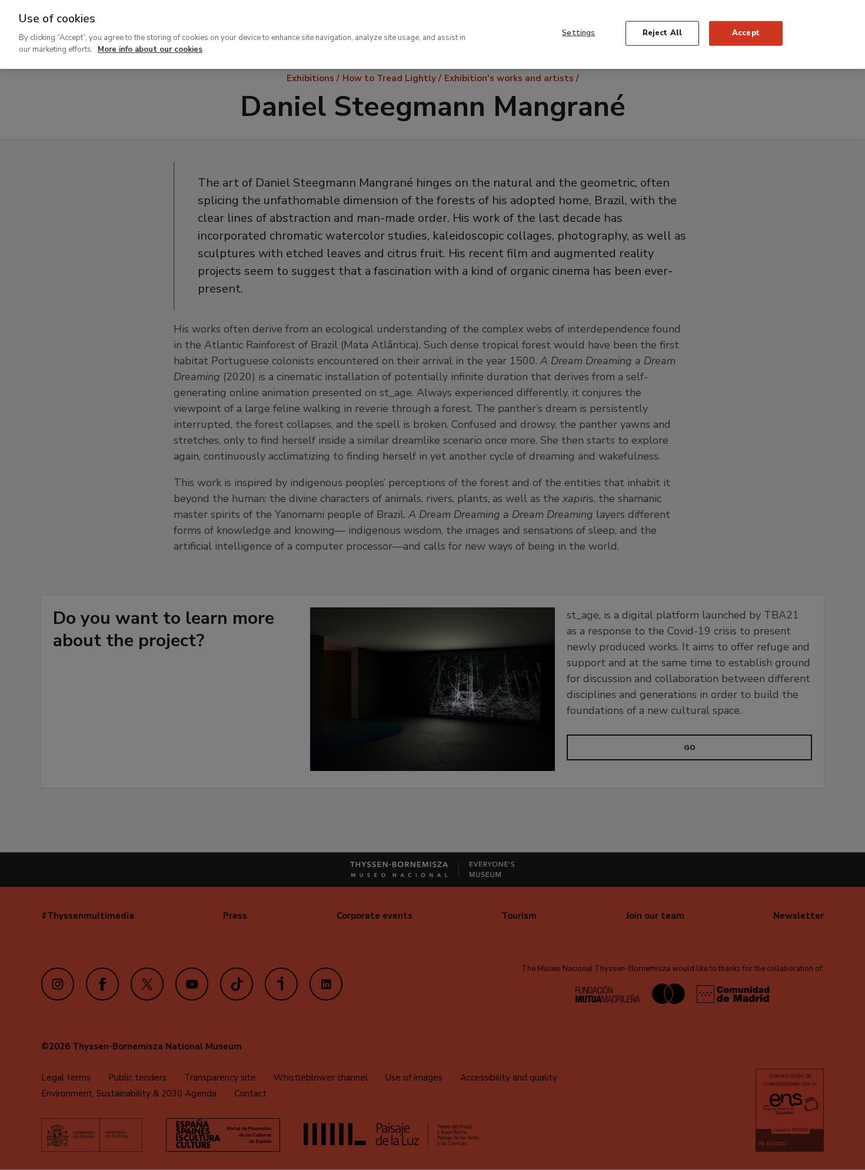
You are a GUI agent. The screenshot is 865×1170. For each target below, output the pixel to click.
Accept (746, 33)
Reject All (662, 33)
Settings (578, 33)
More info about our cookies (150, 49)
